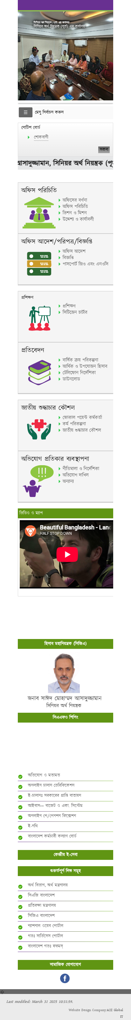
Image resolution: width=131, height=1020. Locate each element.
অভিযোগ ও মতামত (44, 775)
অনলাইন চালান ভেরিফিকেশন (51, 785)
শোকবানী (41, 137)
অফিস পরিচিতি (75, 206)
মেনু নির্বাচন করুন (49, 112)
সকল (104, 149)
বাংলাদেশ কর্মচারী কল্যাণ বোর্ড (52, 836)
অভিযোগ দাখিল (76, 475)
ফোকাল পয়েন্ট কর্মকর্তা (82, 417)
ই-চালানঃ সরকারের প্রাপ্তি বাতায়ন (54, 795)
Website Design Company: (88, 1010)
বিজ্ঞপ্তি (68, 258)
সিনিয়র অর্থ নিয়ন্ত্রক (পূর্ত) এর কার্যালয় (51, 22)
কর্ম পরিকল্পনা (74, 424)
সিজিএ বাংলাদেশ (41, 916)
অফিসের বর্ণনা (75, 200)
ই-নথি (33, 826)
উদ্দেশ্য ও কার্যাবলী (78, 219)
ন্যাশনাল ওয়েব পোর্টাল (45, 926)
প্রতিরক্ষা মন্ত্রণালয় (42, 905)
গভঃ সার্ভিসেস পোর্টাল (45, 936)
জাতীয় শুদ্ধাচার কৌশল (82, 430)
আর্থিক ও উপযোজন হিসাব (85, 366)
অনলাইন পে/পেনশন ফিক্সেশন (52, 816)
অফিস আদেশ (74, 251)
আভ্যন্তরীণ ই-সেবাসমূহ (67, 758)
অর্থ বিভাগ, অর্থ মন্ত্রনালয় (48, 885)
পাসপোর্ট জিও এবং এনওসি (85, 264)
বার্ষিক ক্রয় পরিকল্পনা (80, 360)
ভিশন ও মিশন (75, 213)
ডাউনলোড (71, 379)
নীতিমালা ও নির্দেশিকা (81, 469)
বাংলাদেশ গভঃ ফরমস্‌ (45, 946)
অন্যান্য (68, 481)
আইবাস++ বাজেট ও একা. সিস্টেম (55, 806)
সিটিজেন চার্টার (75, 312)
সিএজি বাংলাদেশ (41, 895)
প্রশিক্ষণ (69, 306)
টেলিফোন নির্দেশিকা (79, 373)
